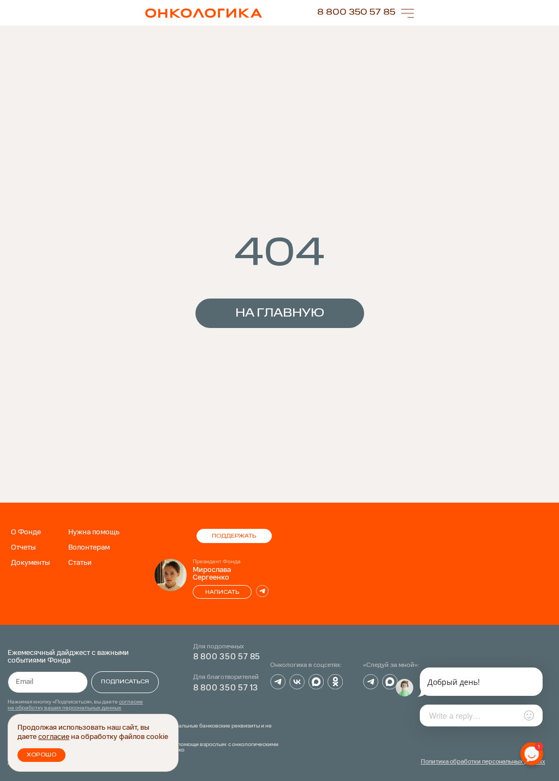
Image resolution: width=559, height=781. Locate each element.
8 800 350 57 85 (356, 12)
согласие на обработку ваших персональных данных (75, 705)
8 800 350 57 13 (226, 688)
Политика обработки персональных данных (483, 762)
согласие (53, 737)
